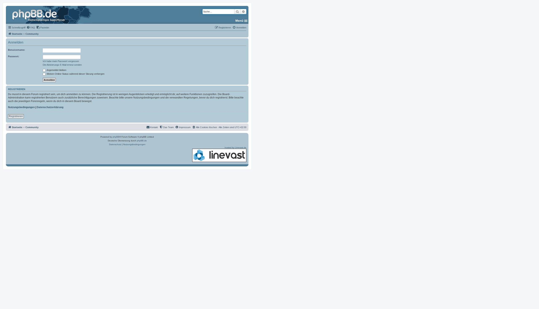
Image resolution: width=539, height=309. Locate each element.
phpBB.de (142, 140)
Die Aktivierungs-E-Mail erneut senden (62, 65)
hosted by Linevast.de (235, 147)
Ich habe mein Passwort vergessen (61, 61)
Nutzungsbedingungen (21, 107)
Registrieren (16, 116)
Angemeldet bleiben (56, 70)
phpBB (116, 137)
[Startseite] (39, 15)
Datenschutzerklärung (50, 107)
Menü (239, 20)
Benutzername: (16, 50)
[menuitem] (31, 27)
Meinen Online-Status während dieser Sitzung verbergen (75, 74)
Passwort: (13, 56)
